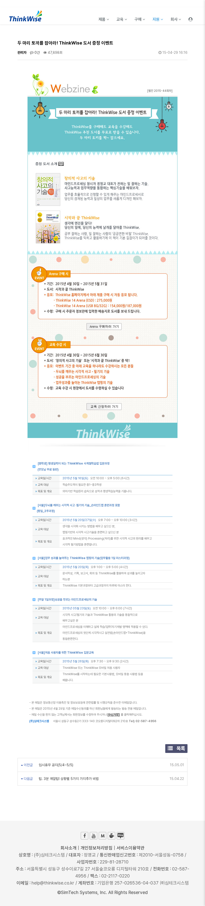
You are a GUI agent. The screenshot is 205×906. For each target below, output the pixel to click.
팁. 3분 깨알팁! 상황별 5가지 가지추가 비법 (68, 779)
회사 (174, 19)
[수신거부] (114, 714)
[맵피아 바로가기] (102, 835)
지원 (156, 19)
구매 (138, 19)
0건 (37, 53)
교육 (120, 19)
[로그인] (190, 16)
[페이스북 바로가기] (84, 835)
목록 (180, 748)
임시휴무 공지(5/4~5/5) (55, 765)
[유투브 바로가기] (93, 835)
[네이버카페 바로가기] (111, 835)
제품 (102, 19)
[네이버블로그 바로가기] (120, 835)
